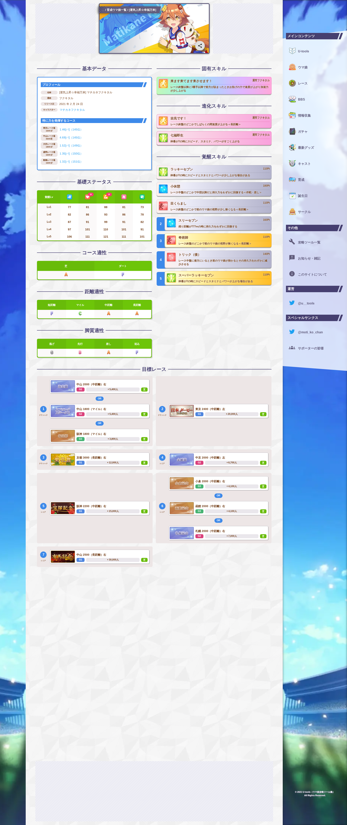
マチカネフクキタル (72, 109)
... (103, 9)
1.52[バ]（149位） (71, 145)
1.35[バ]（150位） (71, 153)
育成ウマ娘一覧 (117, 9)
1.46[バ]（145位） (71, 129)
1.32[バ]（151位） (71, 161)
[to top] (271, 815)
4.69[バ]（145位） (71, 137)
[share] (200, 46)
